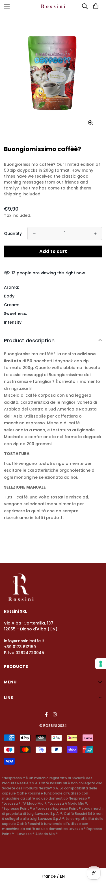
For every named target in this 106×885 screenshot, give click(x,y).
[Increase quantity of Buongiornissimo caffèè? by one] (95, 233)
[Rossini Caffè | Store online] (53, 6)
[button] (96, 6)
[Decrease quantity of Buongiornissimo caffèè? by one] (34, 233)
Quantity (13, 233)
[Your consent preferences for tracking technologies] (100, 663)
